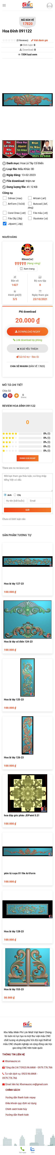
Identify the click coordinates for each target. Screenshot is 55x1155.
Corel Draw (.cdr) (17, 213)
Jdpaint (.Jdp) (15, 223)
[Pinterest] (10, 395)
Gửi (27, 510)
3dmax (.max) (15, 198)
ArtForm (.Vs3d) (16, 203)
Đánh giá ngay (27, 458)
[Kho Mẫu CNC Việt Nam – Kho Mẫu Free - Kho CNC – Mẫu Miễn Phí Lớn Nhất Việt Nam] (27, 5)
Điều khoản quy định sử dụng (21, 1103)
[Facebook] (5, 395)
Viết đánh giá (40, 40)
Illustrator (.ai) (40, 218)
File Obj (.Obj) (15, 218)
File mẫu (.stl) (40, 213)
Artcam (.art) (39, 198)
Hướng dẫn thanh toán (17, 1114)
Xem (29, 268)
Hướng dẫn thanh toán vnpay (21, 1097)
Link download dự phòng (28, 340)
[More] (16, 395)
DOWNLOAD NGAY (29, 331)
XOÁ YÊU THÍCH (28, 348)
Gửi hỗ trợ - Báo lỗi (28, 356)
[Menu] (4, 5)
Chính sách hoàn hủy (16, 1109)
